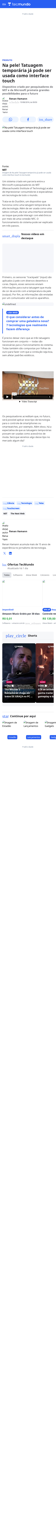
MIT (4, 169)
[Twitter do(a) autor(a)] (4, 553)
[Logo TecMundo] (19, 4)
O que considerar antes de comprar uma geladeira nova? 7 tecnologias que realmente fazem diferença (27, 323)
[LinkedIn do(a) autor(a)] (10, 553)
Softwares (18, 575)
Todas (7, 575)
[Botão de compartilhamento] (10, 119)
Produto (7, 60)
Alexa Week (31, 575)
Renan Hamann (18, 98)
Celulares (44, 575)
